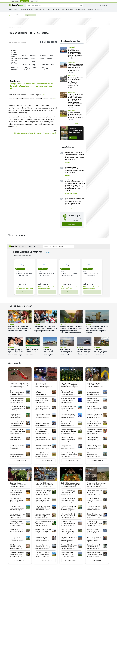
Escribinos (73, 137)
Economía (69, 9)
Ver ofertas (47, 252)
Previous (10, 277)
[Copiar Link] (55, 42)
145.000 (22, 284)
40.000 (90, 284)
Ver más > (78, 124)
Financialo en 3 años (44, 288)
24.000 (67, 284)
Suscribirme (71, 224)
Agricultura (48, 9)
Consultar (24, 292)
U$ (17, 284)
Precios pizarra (39, 9)
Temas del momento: (17, 15)
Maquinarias (98, 9)
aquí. (16, 126)
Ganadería (56, 9)
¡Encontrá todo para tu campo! (28, 246)
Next (106, 277)
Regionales (89, 9)
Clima (63, 9)
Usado (17, 271)
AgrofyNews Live (79, 9)
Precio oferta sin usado (22, 286)
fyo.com (10, 37)
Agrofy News (11, 27)
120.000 (45, 284)
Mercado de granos (27, 9)
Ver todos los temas (19, 460)
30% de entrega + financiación (24, 288)
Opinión (19, 27)
